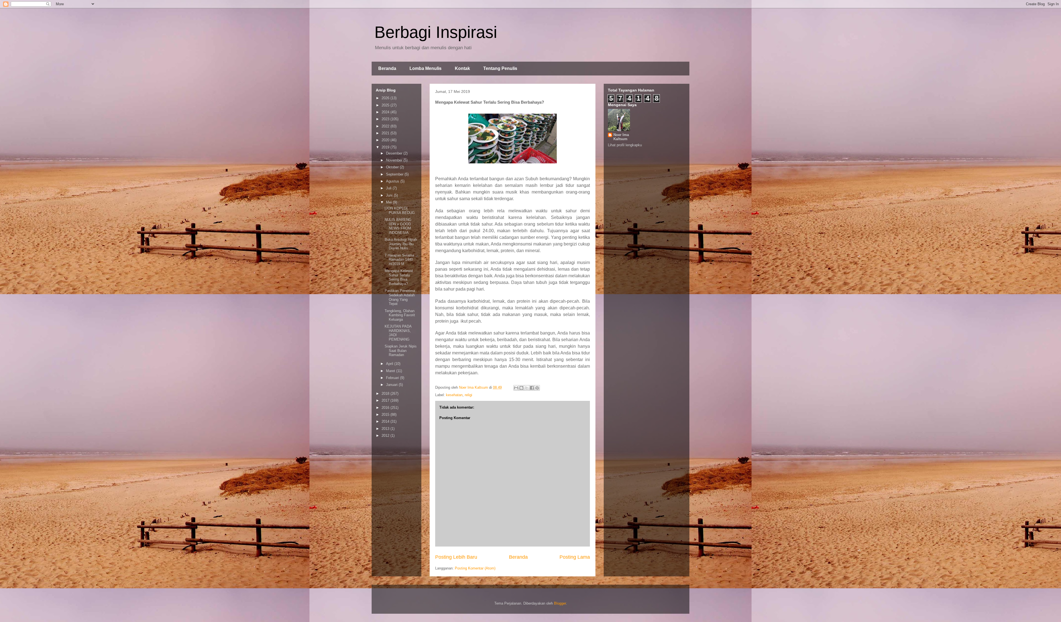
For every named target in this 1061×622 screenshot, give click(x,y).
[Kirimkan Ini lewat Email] (516, 388)
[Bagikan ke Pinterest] (537, 388)
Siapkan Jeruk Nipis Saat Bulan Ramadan (401, 350)
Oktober (393, 167)
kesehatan (454, 395)
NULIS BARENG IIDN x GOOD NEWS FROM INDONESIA (398, 226)
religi (468, 395)
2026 (386, 98)
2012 (386, 435)
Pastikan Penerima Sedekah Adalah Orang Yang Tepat (400, 297)
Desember (394, 153)
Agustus (393, 181)
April (390, 364)
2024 (386, 112)
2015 (386, 414)
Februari (393, 378)
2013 (386, 429)
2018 (386, 393)
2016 (386, 408)
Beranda (387, 68)
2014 (386, 421)
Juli (389, 188)
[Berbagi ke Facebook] (532, 388)
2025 (386, 105)
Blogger (560, 603)
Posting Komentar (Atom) (475, 568)
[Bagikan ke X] (526, 388)
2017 (386, 400)
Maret (391, 371)
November (394, 160)
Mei (389, 202)
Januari (392, 385)
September (395, 174)
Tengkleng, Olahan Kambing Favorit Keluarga (400, 315)
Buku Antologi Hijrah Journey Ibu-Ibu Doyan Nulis (401, 243)
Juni (390, 195)
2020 (386, 140)
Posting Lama (575, 557)
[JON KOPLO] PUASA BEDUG (400, 210)
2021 (386, 133)
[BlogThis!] (521, 388)
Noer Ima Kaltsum (621, 137)
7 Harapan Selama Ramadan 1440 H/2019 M (399, 259)
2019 (386, 147)
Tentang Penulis (500, 68)
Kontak (462, 68)
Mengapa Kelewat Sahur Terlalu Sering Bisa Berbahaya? (399, 277)
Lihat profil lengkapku (625, 145)
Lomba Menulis (425, 68)
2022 (386, 126)
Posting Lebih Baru (456, 557)
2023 (386, 119)
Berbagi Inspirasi (435, 32)
